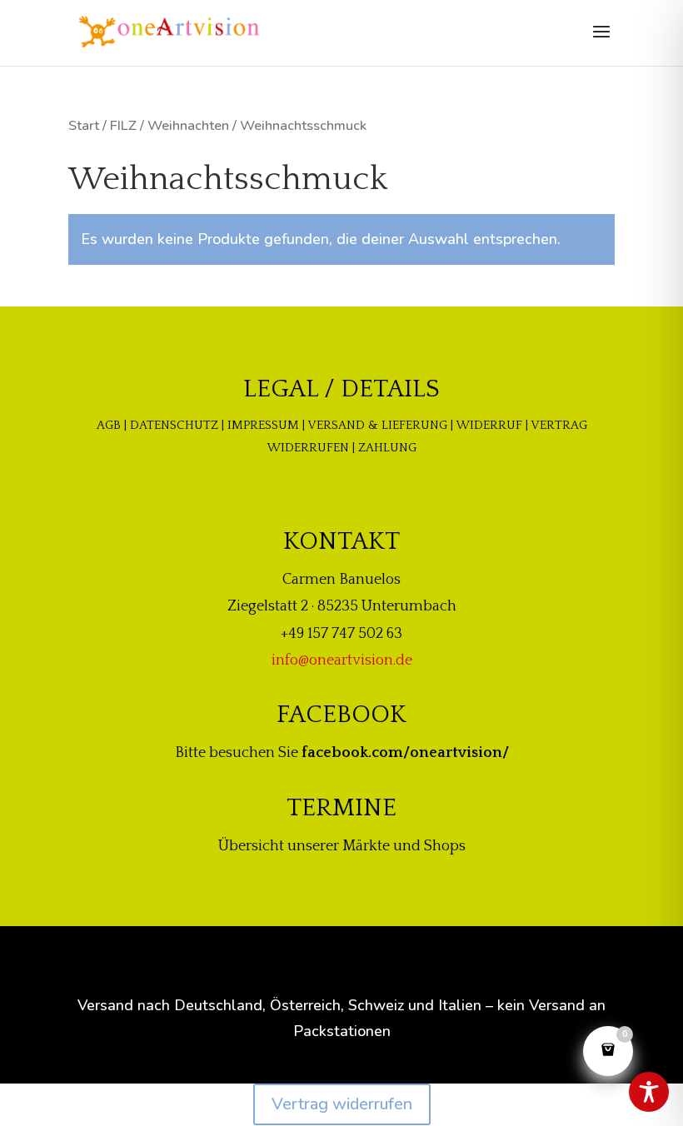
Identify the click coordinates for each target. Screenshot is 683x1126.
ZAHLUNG (387, 448)
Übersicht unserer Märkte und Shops (342, 846)
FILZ (123, 125)
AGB (109, 425)
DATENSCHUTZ (174, 425)
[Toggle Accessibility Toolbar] (649, 1092)
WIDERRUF (489, 425)
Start (83, 125)
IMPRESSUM (263, 425)
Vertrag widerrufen (342, 1104)
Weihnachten (188, 125)
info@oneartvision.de (342, 660)
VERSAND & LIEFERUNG (377, 425)
